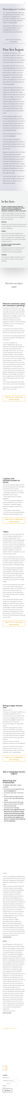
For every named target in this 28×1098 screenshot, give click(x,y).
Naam (4, 1077)
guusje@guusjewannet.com (10, 1028)
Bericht (4, 1085)
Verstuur (7, 1090)
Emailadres (5, 1080)
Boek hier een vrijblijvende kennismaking (13, 40)
